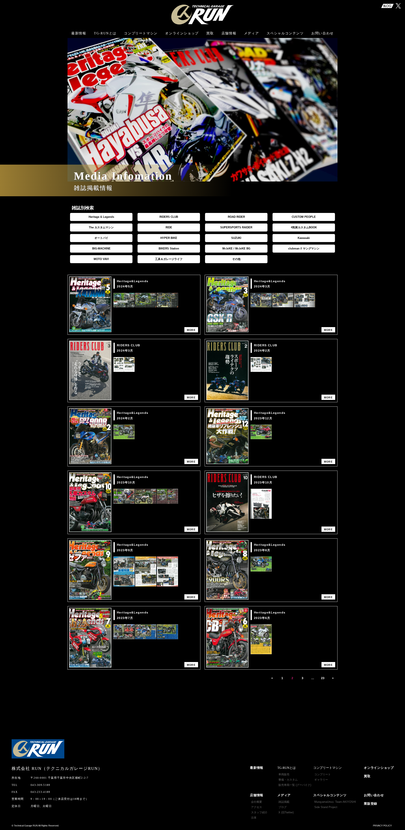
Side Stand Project (285, 52)
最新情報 (78, 33)
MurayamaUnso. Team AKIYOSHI (286, 39)
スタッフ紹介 (229, 53)
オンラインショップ (181, 33)
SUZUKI (236, 238)
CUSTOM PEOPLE (304, 216)
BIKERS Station (169, 248)
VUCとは (140, 39)
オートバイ (101, 238)
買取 (210, 33)
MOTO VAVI (101, 259)
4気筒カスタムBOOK (304, 227)
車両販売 (105, 37)
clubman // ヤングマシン (303, 248)
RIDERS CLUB (168, 216)
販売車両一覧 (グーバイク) (294, 785)
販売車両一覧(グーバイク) (105, 56)
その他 (236, 259)
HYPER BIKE (168, 238)
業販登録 (370, 803)
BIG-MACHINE (101, 248)
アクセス (229, 45)
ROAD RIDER (236, 216)
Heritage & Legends (101, 216)
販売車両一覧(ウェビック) (105, 68)
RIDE (169, 227)
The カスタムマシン (101, 227)
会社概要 (229, 37)
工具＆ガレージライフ (168, 259)
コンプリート (322, 774)
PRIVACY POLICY (382, 825)
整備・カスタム (105, 45)
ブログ (251, 45)
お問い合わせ (322, 33)
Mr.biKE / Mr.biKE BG (236, 248)
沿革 (229, 62)
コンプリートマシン (140, 33)
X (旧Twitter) (286, 812)
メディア (284, 795)
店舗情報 (256, 795)
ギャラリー (140, 48)
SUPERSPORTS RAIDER (236, 227)
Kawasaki (304, 238)
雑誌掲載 (251, 37)
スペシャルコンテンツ (330, 795)
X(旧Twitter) (251, 53)
